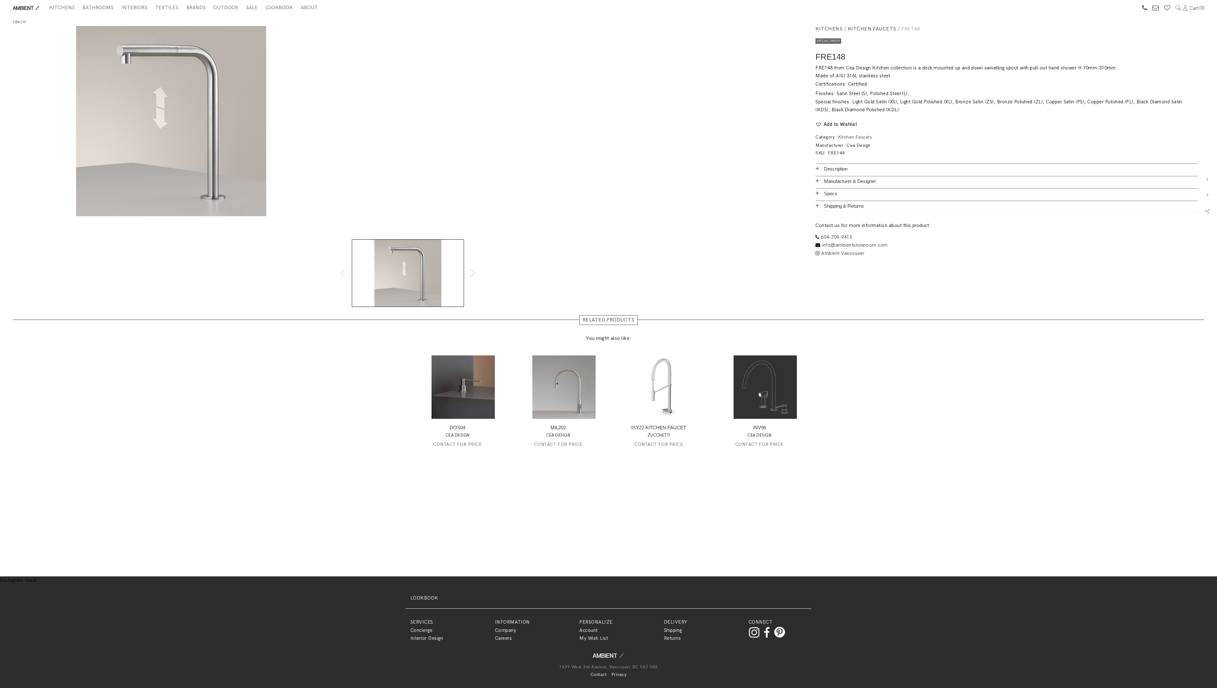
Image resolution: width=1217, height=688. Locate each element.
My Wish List (593, 638)
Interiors (134, 8)
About (309, 8)
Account (588, 630)
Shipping (673, 630)
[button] (836, 124)
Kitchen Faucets (872, 29)
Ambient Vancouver (842, 253)
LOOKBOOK (424, 598)
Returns (672, 638)
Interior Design (426, 638)
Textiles (166, 8)
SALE (252, 8)
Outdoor (225, 8)
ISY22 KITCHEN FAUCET (658, 427)
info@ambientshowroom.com (855, 245)
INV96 (759, 427)
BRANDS (196, 8)
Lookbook (279, 8)
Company (505, 630)
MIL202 (558, 427)
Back (20, 22)
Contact (598, 674)
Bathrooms (97, 8)
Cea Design (859, 145)
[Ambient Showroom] (608, 657)
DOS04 (457, 427)
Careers (503, 638)
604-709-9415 (836, 237)
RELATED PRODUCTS (608, 320)
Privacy (619, 674)
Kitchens (62, 8)
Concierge (421, 630)
